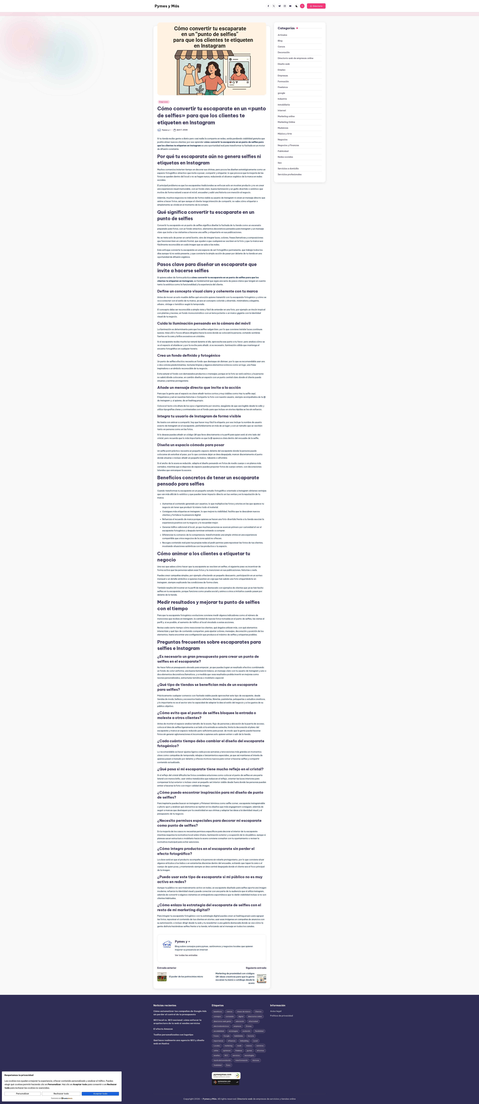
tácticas (255, 1060)
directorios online (255, 1016)
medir (239, 1046)
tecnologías (249, 1055)
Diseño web (284, 64)
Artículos (282, 35)
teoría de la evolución (222, 1060)
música (249, 1046)
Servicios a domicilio (288, 168)
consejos (217, 1016)
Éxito (228, 1065)
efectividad (253, 1021)
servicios (236, 1055)
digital (241, 1016)
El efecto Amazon (163, 1029)
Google (227, 1036)
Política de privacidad (281, 1015)
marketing (228, 1046)
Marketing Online (286, 122)
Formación (283, 81)
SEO (226, 1055)
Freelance (283, 87)
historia (251, 1036)
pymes (249, 1051)
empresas (237, 1026)
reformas (260, 1051)
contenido (230, 1016)
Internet (282, 110)
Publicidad (283, 151)
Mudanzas (283, 128)
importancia (218, 1041)
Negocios (283, 139)
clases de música (243, 1012)
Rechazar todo (61, 1093)
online (216, 1051)
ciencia (229, 1012)
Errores (249, 1026)
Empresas (163, 102)
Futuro (216, 1036)
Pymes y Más (167, 6)
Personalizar (22, 1093)
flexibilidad (259, 1031)
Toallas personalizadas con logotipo (173, 1034)
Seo (280, 162)
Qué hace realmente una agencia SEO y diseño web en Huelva (178, 1042)
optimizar (227, 1051)
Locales (217, 1046)
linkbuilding (244, 1041)
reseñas (217, 1055)
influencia (231, 1041)
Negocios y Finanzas (288, 145)
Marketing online (286, 116)
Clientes (258, 1012)
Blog (280, 40)
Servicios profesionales (290, 174)
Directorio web (244, 1099)
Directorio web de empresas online (295, 58)
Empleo (281, 69)
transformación (241, 1060)
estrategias (233, 1031)
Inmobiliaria (284, 104)
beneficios (218, 1012)
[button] (316, 6)
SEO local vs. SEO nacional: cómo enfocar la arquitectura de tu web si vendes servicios (177, 1022)
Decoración (284, 52)
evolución (246, 1031)
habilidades (238, 1036)
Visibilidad (218, 1065)
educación (240, 1021)
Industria (282, 98)
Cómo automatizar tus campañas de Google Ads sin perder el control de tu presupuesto (179, 1013)
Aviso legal (275, 1011)
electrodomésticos (221, 1026)
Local (255, 1041)
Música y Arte (285, 133)
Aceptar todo (100, 1093)
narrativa (259, 1046)
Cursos (281, 46)
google (281, 93)
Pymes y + (182, 941)
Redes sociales (285, 157)
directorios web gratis (222, 1021)
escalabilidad (219, 1031)
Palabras (238, 1051)
